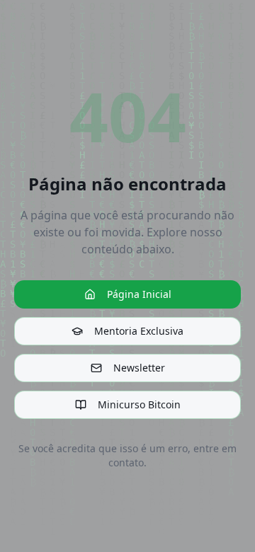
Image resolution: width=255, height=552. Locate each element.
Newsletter (139, 367)
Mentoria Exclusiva (138, 331)
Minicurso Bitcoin (139, 404)
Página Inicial (139, 294)
